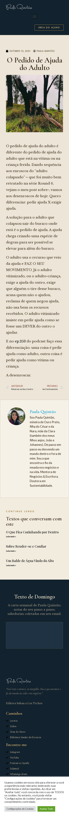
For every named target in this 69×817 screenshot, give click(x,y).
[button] (35, 16)
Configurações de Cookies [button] (20, 808)
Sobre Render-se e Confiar (26, 546)
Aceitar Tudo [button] (46, 808)
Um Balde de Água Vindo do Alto (30, 561)
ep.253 (20, 341)
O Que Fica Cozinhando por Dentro (32, 532)
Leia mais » (11, 536)
